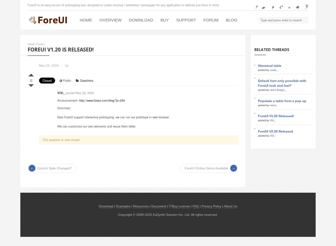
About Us (230, 206)
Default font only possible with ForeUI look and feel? (282, 83)
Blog (231, 20)
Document (158, 206)
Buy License (181, 206)
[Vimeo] (296, 5)
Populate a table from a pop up (282, 101)
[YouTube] (304, 5)
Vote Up (31, 74)
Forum (211, 20)
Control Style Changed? (54, 168)
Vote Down (31, 84)
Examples (123, 206)
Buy (164, 20)
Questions (86, 80)
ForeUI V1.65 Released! (276, 116)
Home (86, 20)
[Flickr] (262, 5)
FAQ (195, 206)
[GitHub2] (271, 5)
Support (186, 20)
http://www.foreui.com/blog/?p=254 (102, 100)
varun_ (273, 105)
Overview (110, 20)
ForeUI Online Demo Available (206, 168)
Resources (141, 206)
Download (141, 20)
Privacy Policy (211, 206)
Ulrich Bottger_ (278, 90)
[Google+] (279, 5)
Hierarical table (269, 66)
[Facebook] (254, 5)
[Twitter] (287, 5)
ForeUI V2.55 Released (275, 131)
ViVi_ (61, 93)
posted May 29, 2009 (80, 93)
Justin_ (274, 70)
